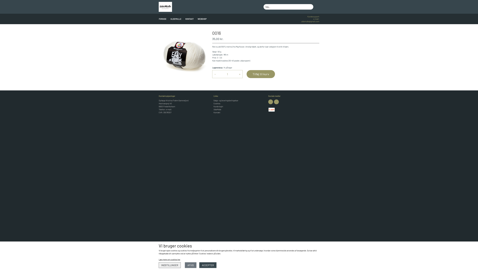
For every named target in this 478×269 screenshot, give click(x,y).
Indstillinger (169, 265)
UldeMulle (175, 19)
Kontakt (189, 19)
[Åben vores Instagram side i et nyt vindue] (276, 102)
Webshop (202, 19)
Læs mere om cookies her (169, 259)
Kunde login (218, 106)
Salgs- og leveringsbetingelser (225, 100)
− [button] (215, 74)
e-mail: (316, 19)
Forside (162, 19)
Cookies (216, 103)
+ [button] (239, 74)
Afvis (190, 265)
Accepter (208, 265)
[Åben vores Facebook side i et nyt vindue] (270, 102)
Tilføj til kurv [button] (261, 74)
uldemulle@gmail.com (310, 21)
